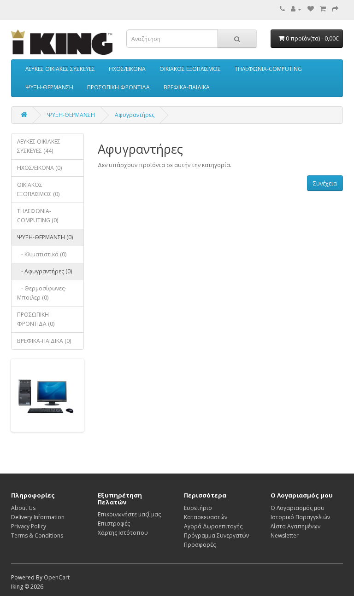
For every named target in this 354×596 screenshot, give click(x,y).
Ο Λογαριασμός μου (297, 508)
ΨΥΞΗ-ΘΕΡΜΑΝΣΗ (49, 87)
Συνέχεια (325, 183)
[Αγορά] (335, 9)
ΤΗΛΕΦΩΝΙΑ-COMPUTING (268, 69)
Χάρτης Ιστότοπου (123, 533)
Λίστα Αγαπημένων (295, 526)
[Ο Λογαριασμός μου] (296, 9)
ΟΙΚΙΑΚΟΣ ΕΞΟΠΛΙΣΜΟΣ (190, 69)
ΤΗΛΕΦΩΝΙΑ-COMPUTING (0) (37, 215)
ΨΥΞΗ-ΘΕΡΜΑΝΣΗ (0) (45, 237)
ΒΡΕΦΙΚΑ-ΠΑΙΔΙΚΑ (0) (44, 341)
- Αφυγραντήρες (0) (44, 271)
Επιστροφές (114, 523)
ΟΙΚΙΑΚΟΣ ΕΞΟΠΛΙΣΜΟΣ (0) (38, 189)
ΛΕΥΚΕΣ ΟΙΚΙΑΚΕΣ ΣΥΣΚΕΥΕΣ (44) (38, 146)
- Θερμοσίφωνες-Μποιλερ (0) (41, 292)
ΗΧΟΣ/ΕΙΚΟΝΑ (127, 69)
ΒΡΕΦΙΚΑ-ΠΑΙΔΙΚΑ (187, 87)
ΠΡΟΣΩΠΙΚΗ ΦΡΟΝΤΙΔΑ (118, 87)
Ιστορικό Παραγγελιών (300, 517)
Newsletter (285, 535)
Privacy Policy (28, 526)
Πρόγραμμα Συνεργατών (216, 535)
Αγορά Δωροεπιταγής (213, 526)
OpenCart (57, 577)
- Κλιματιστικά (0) (41, 254)
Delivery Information (38, 517)
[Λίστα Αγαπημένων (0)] (310, 9)
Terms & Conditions (37, 535)
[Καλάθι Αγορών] (323, 9)
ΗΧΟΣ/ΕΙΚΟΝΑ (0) (39, 168)
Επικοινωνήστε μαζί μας (129, 514)
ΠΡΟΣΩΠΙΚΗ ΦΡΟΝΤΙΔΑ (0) (35, 319)
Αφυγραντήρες (134, 115)
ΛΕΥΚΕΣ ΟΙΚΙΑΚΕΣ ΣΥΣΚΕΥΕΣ (60, 69)
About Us (23, 508)
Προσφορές (200, 545)
